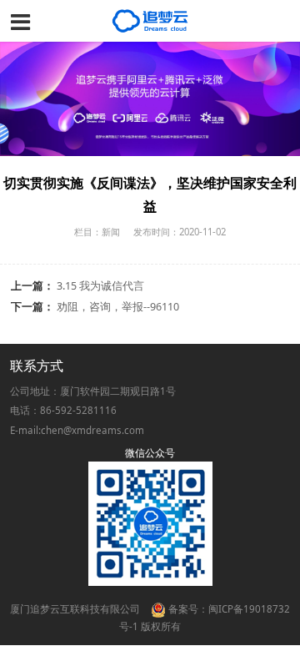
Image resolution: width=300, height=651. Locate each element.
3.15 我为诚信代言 (100, 286)
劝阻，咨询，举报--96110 (118, 307)
